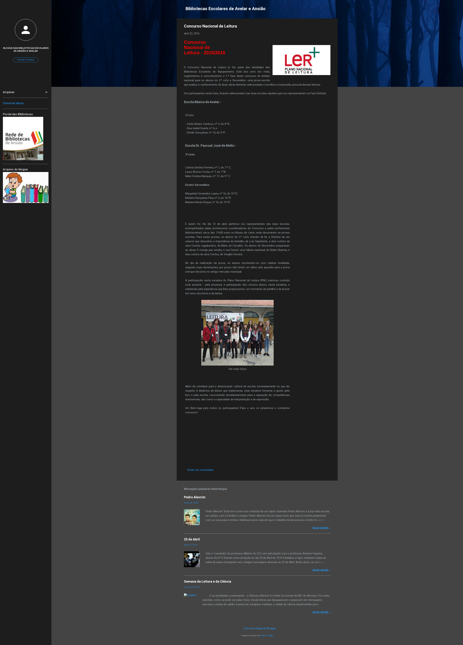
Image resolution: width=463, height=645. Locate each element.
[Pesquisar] (335, 9)
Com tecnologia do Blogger (259, 628)
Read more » (321, 528)
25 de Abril (192, 539)
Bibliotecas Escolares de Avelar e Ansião (225, 8)
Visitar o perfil (25, 60)
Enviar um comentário (201, 470)
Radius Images (267, 635)
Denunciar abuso (13, 103)
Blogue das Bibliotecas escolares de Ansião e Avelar (25, 49)
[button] (328, 26)
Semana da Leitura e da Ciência (207, 581)
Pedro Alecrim (194, 497)
